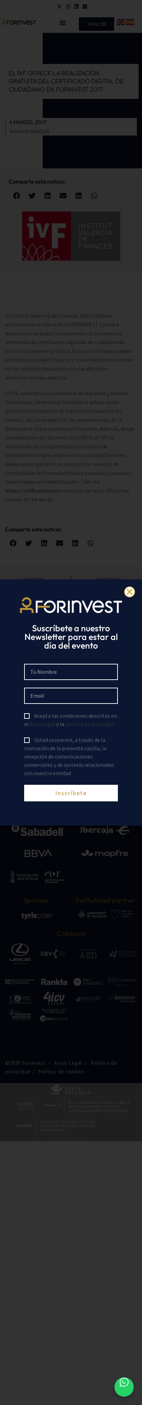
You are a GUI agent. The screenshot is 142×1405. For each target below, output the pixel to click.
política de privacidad (90, 723)
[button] (129, 591)
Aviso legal (42, 723)
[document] (71, 702)
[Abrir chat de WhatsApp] (124, 1387)
